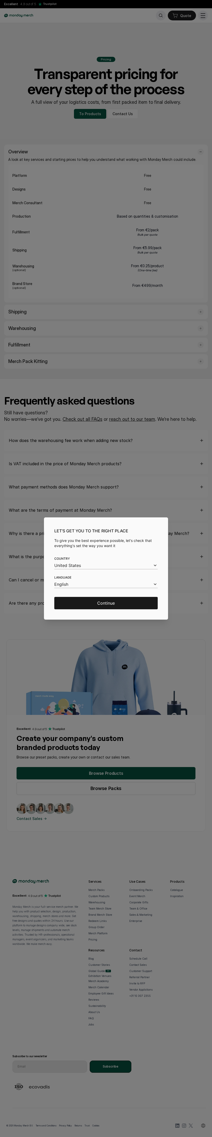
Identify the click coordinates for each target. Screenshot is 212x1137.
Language (62, 577)
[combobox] (106, 565)
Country (62, 558)
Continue (106, 603)
